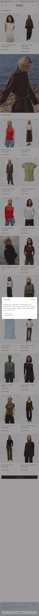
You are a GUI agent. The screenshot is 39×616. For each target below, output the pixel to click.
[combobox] (19, 314)
